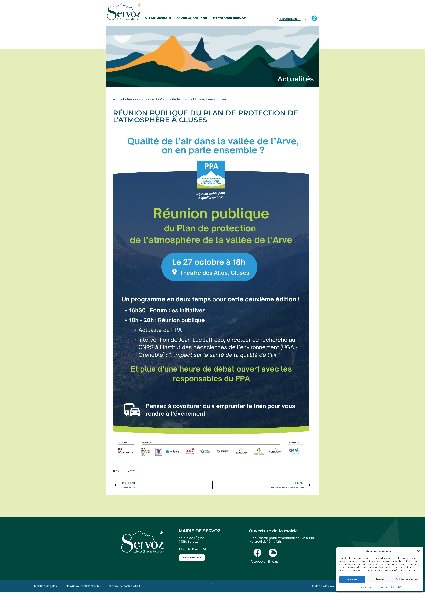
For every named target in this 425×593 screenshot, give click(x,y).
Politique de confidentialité (389, 587)
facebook (257, 561)
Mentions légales (45, 586)
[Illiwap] (273, 553)
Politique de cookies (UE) (123, 586)
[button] (418, 551)
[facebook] (257, 553)
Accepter (352, 579)
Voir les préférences (407, 579)
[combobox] (289, 19)
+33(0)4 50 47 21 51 (192, 549)
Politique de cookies (366, 587)
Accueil (118, 99)
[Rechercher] (306, 19)
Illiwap (273, 561)
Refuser (379, 579)
